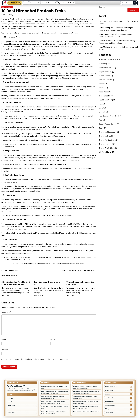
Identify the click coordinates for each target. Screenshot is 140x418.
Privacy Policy (11, 405)
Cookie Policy (11, 412)
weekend (65, 206)
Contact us (33, 3)
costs (47, 26)
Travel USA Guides (106, 148)
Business (102, 64)
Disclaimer (10, 409)
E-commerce (104, 76)
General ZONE (104, 96)
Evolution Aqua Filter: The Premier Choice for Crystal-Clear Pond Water (85, 407)
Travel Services (105, 144)
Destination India (7, 7)
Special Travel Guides (65, 3)
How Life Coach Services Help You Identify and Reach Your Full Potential (53, 412)
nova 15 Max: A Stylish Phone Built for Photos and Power (54, 407)
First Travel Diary (14, 3)
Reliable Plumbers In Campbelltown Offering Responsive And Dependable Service (117, 41)
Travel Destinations (48, 3)
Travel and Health (106, 136)
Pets (101, 120)
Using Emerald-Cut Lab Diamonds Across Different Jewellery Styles (115, 35)
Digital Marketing (106, 72)
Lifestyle (102, 112)
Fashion (102, 84)
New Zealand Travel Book (109, 116)
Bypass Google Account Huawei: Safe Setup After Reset (54, 387)
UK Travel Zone (105, 152)
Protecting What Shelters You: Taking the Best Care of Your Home (85, 402)
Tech (101, 128)
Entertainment (105, 80)
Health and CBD (105, 100)
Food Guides (104, 92)
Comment (6, 312)
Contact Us (11, 402)
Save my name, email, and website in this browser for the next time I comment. (36, 359)
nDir (3, 15)
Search (102, 7)
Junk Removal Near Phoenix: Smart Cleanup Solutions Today (85, 397)
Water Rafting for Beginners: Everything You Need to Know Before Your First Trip (116, 29)
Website (4, 349)
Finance (102, 88)
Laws (101, 108)
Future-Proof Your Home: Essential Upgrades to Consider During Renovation (86, 392)
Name (4, 339)
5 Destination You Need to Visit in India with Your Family (15, 283)
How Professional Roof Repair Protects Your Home (86, 412)
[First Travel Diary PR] (5, 3)
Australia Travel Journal (108, 60)
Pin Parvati (49, 127)
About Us (10, 398)
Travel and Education (107, 132)
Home (26, 3)
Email (53, 339)
